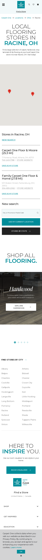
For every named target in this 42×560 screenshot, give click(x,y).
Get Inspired (10, 517)
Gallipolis (5, 387)
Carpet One (6, 18)
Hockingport (7, 392)
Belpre (4, 373)
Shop (6, 506)
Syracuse (5, 420)
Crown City (27, 383)
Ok (21, 552)
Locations (19, 18)
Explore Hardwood (18, 307)
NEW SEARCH (8, 140)
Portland (26, 406)
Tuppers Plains (29, 420)
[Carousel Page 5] (27, 342)
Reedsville (27, 410)
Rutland (5, 415)
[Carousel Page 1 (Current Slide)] (15, 342)
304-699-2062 (8, 188)
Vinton (4, 424)
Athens (25, 369)
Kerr (24, 392)
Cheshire (5, 378)
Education (9, 527)
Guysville (26, 387)
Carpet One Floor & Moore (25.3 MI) (19, 152)
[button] (29, 4)
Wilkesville (27, 424)
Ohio (29, 18)
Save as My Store (10, 166)
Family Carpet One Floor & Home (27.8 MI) (20, 177)
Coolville (5, 383)
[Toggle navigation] (3, 4)
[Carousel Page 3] (21, 342)
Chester (25, 378)
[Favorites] (33, 4)
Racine (4, 410)
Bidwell (25, 373)
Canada (28, 496)
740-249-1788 (8, 160)
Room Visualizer (19, 470)
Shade (25, 415)
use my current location (21, 222)
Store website (25, 160)
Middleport (27, 401)
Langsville (6, 397)
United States (17, 496)
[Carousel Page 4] (24, 342)
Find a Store (21, 12)
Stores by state (19, 231)
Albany (4, 369)
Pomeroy (5, 406)
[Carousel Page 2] (18, 342)
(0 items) (38, 4)
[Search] (37, 212)
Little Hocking (28, 397)
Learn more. (16, 547)
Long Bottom (7, 401)
